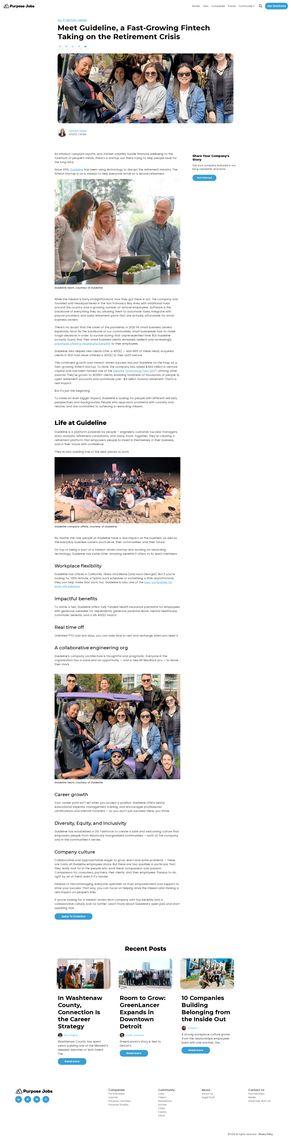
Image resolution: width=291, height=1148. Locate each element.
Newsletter (165, 1101)
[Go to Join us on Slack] (27, 1099)
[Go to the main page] (19, 6)
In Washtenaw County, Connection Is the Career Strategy (80, 1012)
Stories (162, 1104)
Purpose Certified (119, 1101)
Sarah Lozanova (135, 1035)
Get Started (204, 177)
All (60, 20)
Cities (161, 1108)
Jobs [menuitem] (205, 6)
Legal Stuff (208, 1097)
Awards (113, 1097)
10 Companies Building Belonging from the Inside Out (206, 1008)
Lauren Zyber (78, 131)
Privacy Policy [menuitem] (266, 1134)
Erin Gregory (71, 1035)
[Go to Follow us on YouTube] (36, 1099)
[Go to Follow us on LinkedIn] (18, 1099)
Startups (70, 20)
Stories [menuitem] (196, 6)
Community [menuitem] (245, 6)
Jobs (161, 1093)
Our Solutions (276, 6)
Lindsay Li (193, 1028)
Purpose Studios (118, 1104)
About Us (207, 1093)
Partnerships (116, 1093)
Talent (162, 1097)
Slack (161, 1115)
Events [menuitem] (232, 6)
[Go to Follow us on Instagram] (45, 1099)
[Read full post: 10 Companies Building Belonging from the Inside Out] (207, 973)
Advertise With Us (259, 1101)
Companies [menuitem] (218, 6)
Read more (72, 1061)
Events (162, 1112)
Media (252, 1097)
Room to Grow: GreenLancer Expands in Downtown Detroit (143, 1012)
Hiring (82, 20)
